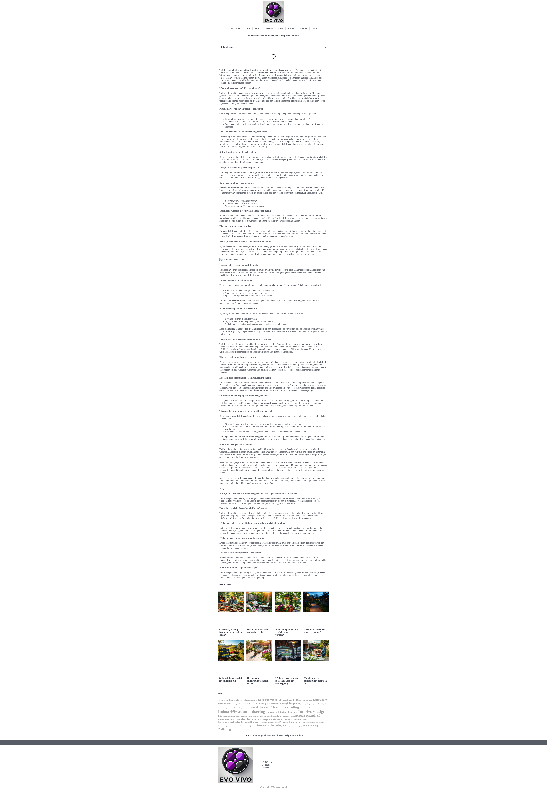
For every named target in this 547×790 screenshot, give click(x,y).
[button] (325, 47)
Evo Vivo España (305, 762)
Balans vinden (235, 700)
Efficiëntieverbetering (250, 704)
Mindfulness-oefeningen (255, 719)
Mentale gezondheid (307, 715)
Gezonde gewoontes (241, 708)
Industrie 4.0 (305, 708)
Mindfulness (235, 719)
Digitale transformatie (285, 700)
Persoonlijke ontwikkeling (270, 722)
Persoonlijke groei (250, 722)
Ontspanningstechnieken (229, 722)
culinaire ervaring (250, 700)
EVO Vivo (235, 28)
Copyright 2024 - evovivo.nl (273, 787)
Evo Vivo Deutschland (307, 755)
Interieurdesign (311, 711)
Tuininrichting (310, 725)
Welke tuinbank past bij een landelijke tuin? (230, 679)
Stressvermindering (269, 725)
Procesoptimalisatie (289, 722)
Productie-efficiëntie (308, 722)
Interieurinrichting (226, 716)
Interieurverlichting (259, 716)
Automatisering (223, 700)
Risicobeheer (320, 722)
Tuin (257, 28)
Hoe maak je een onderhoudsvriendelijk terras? (258, 681)
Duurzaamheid (304, 699)
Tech (314, 28)
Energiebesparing (290, 703)
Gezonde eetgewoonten (226, 708)
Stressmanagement (248, 726)
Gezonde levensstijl (260, 707)
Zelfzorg (224, 729)
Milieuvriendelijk (224, 719)
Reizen (291, 28)
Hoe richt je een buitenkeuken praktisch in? (315, 681)
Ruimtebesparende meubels (229, 726)
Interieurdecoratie (288, 712)
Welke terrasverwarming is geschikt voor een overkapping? (287, 681)
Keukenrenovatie (288, 716)
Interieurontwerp (244, 716)
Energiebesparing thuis (310, 704)
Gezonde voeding (286, 707)
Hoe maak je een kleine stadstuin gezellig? (258, 630)
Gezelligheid (322, 704)
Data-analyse (266, 699)
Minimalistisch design (280, 719)
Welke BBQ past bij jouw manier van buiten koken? (230, 632)
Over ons (266, 767)
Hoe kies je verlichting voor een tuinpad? (314, 630)
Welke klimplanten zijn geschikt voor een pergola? (286, 632)
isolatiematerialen (274, 716)
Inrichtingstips (271, 712)
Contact (265, 765)
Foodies (303, 28)
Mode (280, 28)
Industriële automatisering (241, 711)
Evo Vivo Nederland (306, 768)
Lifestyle (268, 28)
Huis (247, 28)
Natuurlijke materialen (299, 719)
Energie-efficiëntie (269, 703)
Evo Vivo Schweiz (305, 774)
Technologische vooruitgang (292, 726)
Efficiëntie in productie (235, 704)
